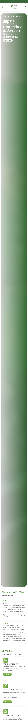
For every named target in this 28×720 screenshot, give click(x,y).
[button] (2, 7)
